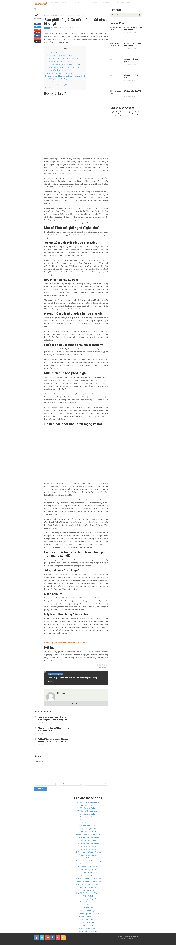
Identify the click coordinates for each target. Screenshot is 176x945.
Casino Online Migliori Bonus (88, 802)
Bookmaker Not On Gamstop (88, 867)
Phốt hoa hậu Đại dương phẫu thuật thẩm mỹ (64, 67)
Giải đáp (78, 2)
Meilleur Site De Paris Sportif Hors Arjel (88, 893)
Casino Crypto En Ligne (88, 916)
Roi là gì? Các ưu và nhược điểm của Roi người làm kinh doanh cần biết (53, 740)
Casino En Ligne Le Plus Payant (88, 919)
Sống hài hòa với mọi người (58, 79)
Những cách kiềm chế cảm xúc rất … (133, 28)
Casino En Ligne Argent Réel (88, 899)
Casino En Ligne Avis (88, 902)
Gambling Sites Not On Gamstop (88, 834)
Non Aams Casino (88, 823)
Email (38, 41)
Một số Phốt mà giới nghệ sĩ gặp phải (58, 55)
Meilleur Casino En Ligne (88, 826)
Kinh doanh (96, 2)
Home (47, 15)
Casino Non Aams (88, 905)
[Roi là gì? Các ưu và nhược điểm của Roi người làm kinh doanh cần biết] (35, 739)
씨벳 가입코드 (88, 896)
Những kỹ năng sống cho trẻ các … (132, 44)
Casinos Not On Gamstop (88, 846)
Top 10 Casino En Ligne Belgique (88, 884)
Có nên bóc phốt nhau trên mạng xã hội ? (59, 73)
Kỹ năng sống (108, 2)
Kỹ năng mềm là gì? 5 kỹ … (132, 92)
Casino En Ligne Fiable (88, 829)
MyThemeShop (128, 938)
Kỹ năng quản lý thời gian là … (132, 60)
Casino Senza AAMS (88, 922)
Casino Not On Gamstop (88, 855)
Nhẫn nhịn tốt (53, 82)
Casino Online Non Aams (88, 872)
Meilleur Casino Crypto (88, 875)
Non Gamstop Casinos (88, 805)
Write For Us (76, 703)
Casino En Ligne (88, 925)
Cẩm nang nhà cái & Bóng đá (61, 2)
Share (38, 23)
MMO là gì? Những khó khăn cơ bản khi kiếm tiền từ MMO (54, 729)
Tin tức (129, 2)
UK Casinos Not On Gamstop (88, 811)
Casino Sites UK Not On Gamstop (88, 858)
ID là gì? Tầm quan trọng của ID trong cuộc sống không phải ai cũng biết (53, 718)
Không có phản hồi (75, 27)
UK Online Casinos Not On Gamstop (88, 852)
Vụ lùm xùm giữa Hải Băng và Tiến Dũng (63, 58)
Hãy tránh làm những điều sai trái (60, 85)
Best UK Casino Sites (88, 840)
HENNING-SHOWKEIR (124, 936)
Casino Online (88, 908)
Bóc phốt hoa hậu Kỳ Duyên (58, 61)
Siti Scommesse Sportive (88, 887)
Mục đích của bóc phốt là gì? (55, 70)
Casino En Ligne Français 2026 (88, 914)
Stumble (39, 38)
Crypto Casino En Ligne (88, 928)
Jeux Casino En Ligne (88, 911)
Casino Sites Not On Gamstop (88, 837)
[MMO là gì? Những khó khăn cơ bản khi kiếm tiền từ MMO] (35, 728)
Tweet (38, 26)
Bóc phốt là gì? (51, 52)
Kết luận (48, 88)
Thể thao (119, 2)
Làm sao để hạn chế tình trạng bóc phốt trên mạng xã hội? (65, 76)
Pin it (38, 32)
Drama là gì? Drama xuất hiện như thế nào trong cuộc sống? (67, 643)
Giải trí (86, 2)
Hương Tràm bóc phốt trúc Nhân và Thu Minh (64, 64)
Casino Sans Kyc (88, 890)
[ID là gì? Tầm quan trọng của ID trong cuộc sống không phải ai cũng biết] (35, 717)
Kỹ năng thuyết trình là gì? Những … (132, 76)
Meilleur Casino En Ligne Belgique (88, 878)
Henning (55, 27)
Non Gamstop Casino (88, 808)
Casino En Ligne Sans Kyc (88, 931)
